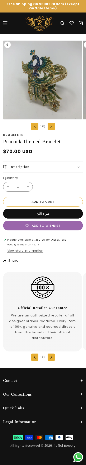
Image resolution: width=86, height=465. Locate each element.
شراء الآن (43, 213)
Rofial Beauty (65, 446)
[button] (5, 23)
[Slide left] (34, 126)
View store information (25, 251)
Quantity (10, 178)
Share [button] (13, 260)
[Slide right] (51, 126)
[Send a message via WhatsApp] (78, 457)
